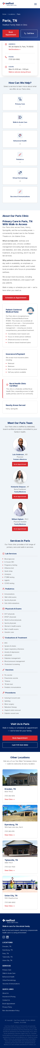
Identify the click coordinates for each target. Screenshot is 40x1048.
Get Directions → (14, 49)
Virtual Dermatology (9, 980)
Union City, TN (7, 960)
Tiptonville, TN (7, 957)
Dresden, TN (6, 946)
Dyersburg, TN (7, 950)
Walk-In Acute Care (8, 973)
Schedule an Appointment (15, 298)
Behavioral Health (8, 977)
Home (4, 14)
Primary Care (6, 970)
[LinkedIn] (7, 937)
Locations (11, 14)
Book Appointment (11, 33)
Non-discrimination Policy (10, 1010)
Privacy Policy (7, 1007)
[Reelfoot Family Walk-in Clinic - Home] (9, 4)
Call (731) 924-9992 (20, 745)
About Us (5, 993)
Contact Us (6, 1000)
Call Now (30, 33)
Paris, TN (5, 953)
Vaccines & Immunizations (11, 984)
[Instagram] (3, 937)
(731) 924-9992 (14, 59)
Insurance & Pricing (8, 996)
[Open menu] (35, 4)
